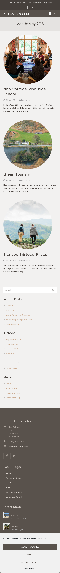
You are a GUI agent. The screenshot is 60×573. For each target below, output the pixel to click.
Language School (14, 497)
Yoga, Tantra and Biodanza (18, 315)
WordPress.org (13, 397)
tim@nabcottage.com (43, 2)
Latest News (11, 368)
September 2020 (13, 339)
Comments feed (13, 393)
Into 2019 (10, 310)
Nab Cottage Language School (20, 319)
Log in (8, 383)
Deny (30, 554)
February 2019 (12, 344)
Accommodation (13, 478)
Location (10, 483)
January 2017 (12, 349)
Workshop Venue (14, 492)
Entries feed (11, 388)
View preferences (30, 562)
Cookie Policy (28, 568)
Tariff (8, 487)
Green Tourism (16, 174)
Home (9, 473)
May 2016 (10, 353)
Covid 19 (9, 305)
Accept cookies (30, 546)
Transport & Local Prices (25, 254)
